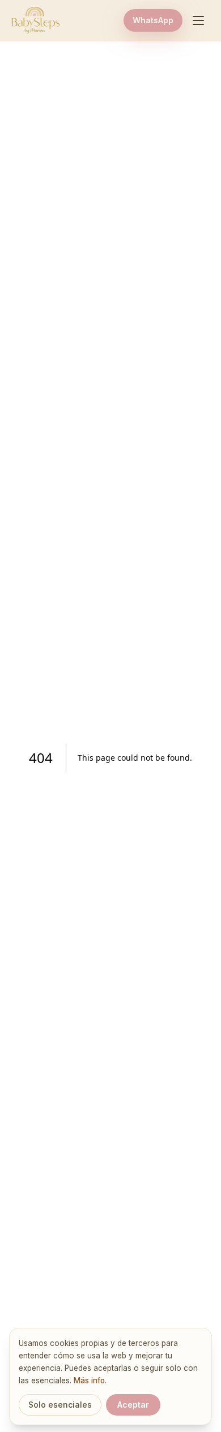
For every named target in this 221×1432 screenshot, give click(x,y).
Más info (89, 1380)
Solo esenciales (60, 1404)
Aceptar (133, 1404)
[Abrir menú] (198, 20)
